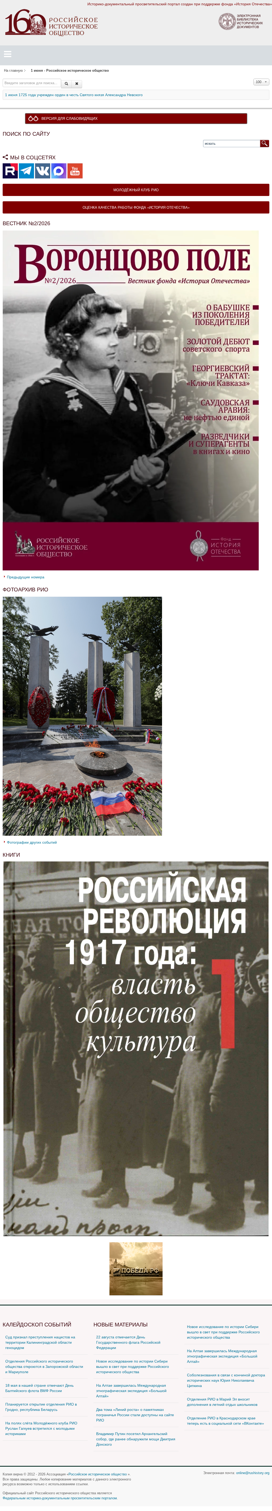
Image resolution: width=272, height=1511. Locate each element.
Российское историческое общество (98, 1474)
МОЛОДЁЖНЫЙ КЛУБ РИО (136, 189)
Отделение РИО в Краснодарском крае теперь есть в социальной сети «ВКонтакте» (225, 1420)
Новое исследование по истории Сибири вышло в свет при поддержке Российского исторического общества (132, 1366)
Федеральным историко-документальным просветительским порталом (60, 1498)
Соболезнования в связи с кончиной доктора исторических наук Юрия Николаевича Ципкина (226, 1380)
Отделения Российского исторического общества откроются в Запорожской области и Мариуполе (44, 1366)
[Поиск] (66, 84)
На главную (13, 70)
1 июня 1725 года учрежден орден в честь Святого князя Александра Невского (74, 95)
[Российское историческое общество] (51, 22)
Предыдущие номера (25, 577)
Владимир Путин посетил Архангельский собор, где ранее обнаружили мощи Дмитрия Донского (135, 1439)
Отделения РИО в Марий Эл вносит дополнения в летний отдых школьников (222, 1402)
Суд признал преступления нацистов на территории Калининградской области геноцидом (40, 1342)
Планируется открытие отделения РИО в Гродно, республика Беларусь (41, 1407)
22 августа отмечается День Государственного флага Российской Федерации (128, 1342)
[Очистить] (76, 84)
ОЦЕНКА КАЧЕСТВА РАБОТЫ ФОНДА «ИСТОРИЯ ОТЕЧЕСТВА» (136, 207)
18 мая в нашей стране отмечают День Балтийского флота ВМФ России (39, 1388)
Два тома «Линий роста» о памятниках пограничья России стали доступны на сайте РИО (135, 1414)
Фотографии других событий (32, 842)
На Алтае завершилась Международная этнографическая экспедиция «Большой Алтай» (131, 1390)
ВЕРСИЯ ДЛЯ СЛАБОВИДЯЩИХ (69, 118)
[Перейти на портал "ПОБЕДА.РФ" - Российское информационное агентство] (136, 1268)
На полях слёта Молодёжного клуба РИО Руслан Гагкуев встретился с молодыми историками (41, 1428)
